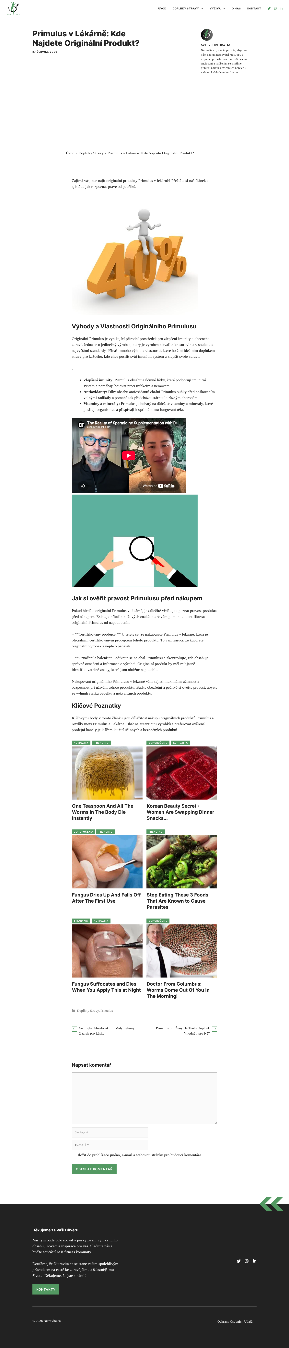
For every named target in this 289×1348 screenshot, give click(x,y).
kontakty (45, 1289)
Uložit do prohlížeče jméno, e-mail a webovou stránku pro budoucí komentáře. (139, 1155)
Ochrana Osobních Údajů (235, 1321)
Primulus (106, 1011)
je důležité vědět (157, 610)
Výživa (215, 8)
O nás (236, 8)
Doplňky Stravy (186, 8)
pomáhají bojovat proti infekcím (124, 386)
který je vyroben (146, 344)
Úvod (162, 8)
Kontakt (254, 8)
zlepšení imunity (177, 338)
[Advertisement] (144, 120)
